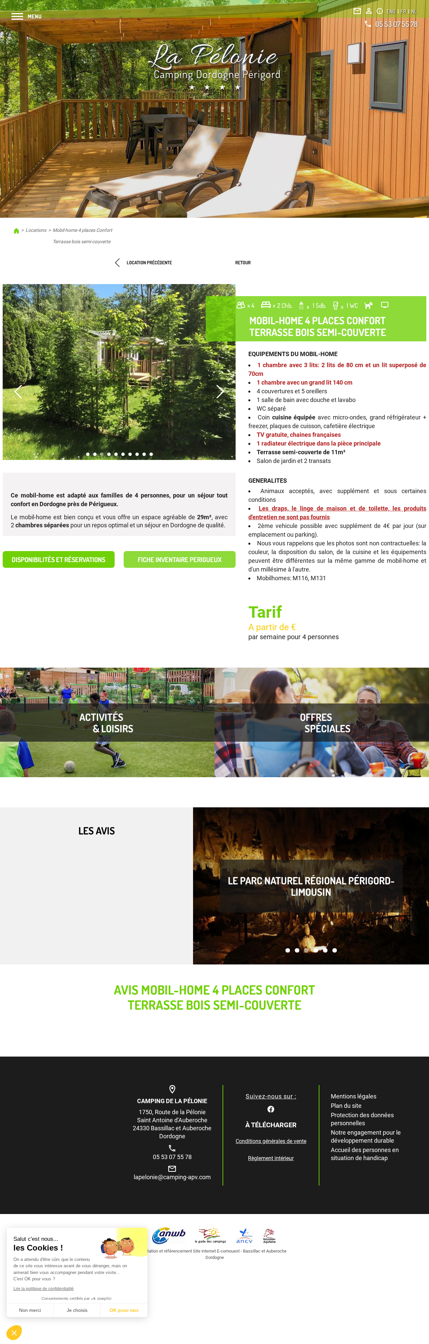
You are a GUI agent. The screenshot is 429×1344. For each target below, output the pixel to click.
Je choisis (77, 1310)
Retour (243, 262)
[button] (14, 1333)
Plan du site (346, 1105)
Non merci (30, 1310)
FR (404, 11)
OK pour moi (124, 1310)
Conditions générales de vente (271, 1141)
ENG (391, 11)
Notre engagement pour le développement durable (366, 1136)
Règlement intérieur (271, 1158)
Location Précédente (149, 262)
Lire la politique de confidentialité (43, 1288)
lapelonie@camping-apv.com (172, 1177)
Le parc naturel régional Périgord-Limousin (311, 886)
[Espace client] (369, 11)
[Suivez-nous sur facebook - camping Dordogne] (270, 1108)
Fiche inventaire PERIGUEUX (180, 559)
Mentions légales (353, 1096)
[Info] (380, 11)
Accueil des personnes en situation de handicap (365, 1153)
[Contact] (357, 11)
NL (414, 11)
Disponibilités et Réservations (58, 559)
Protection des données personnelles (362, 1119)
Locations (35, 230)
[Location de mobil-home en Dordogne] (214, 67)
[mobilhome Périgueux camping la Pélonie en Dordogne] (119, 372)
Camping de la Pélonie (172, 1100)
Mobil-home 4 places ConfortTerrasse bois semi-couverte (82, 235)
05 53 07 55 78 (396, 23)
